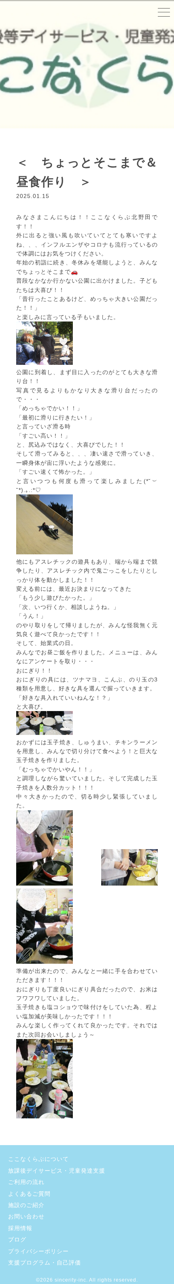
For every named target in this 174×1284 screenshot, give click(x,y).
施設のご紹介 (26, 1205)
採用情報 (20, 1228)
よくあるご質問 (29, 1193)
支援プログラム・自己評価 (44, 1262)
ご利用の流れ (26, 1182)
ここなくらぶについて (38, 1159)
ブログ (17, 1239)
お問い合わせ (26, 1216)
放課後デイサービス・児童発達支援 (56, 1170)
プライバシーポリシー (38, 1251)
